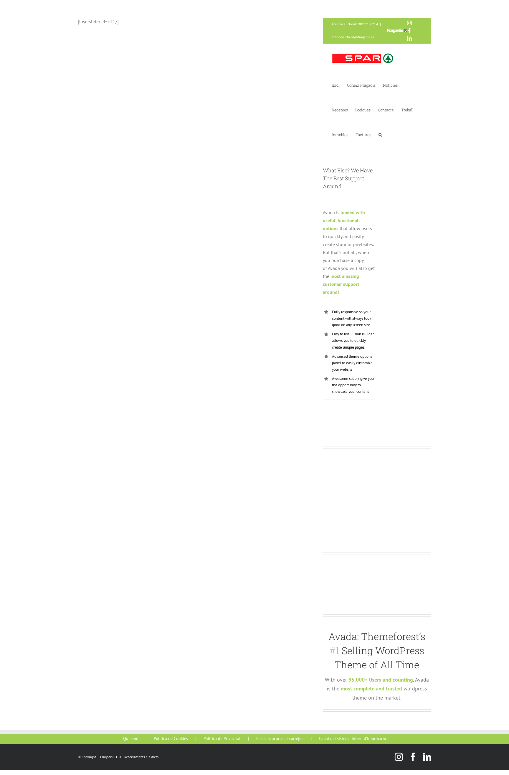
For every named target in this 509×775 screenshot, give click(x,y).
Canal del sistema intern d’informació (352, 738)
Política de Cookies (171, 738)
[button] (380, 134)
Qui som (130, 738)
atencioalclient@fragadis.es (353, 37)
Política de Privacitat (222, 738)
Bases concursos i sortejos (279, 738)
